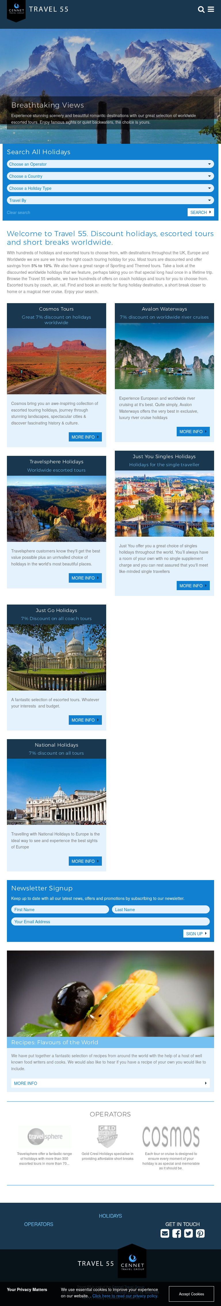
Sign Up (194, 933)
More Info (25, 1083)
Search (198, 212)
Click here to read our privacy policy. (125, 1296)
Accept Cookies (191, 1294)
